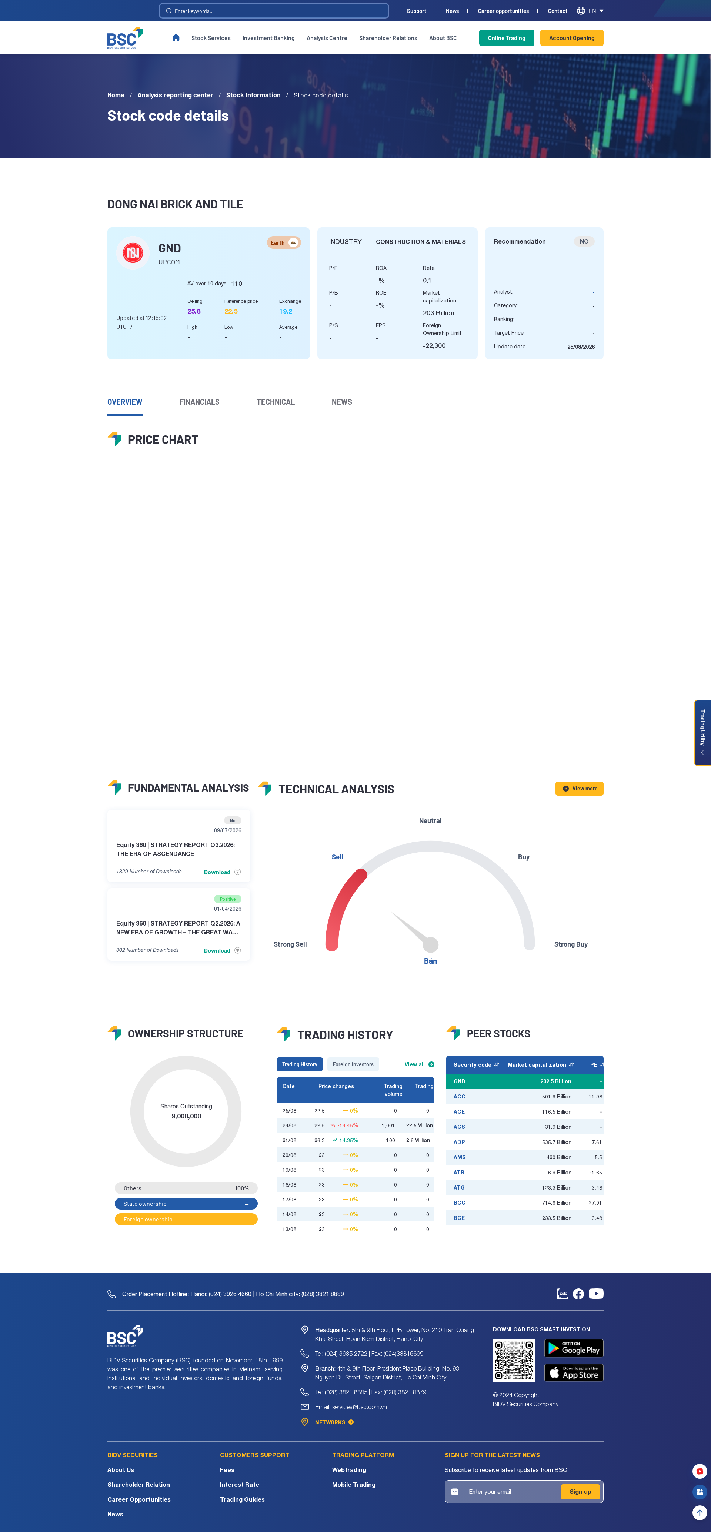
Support (417, 11)
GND (459, 1081)
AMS (460, 1157)
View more (585, 788)
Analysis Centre (327, 37)
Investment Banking (269, 37)
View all (415, 1064)
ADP (459, 1142)
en (592, 10)
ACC (459, 1096)
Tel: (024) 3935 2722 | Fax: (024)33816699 (369, 1353)
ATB (459, 1172)
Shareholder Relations (388, 37)
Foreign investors (353, 1064)
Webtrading (349, 1469)
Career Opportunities (139, 1499)
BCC (459, 1203)
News (452, 11)
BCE (459, 1218)
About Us (120, 1469)
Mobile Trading (353, 1484)
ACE (459, 1111)
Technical (276, 401)
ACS (459, 1127)
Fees (227, 1469)
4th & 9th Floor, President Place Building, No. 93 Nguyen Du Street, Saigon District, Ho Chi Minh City (387, 1373)
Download (217, 871)
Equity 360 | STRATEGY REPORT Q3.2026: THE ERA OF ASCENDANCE (175, 849)
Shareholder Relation (138, 1484)
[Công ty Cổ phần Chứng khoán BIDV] (125, 38)
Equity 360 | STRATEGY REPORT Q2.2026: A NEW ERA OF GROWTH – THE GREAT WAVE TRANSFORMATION (178, 928)
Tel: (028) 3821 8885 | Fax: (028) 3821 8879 (370, 1392)
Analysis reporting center (175, 95)
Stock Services (211, 37)
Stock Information (253, 95)
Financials (200, 401)
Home (115, 95)
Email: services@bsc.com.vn (351, 1407)
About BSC (443, 37)
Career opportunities (503, 11)
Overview (125, 401)
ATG (459, 1187)
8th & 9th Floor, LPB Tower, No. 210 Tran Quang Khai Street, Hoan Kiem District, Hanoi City (394, 1334)
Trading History (299, 1064)
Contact (558, 11)
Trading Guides (242, 1499)
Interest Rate (239, 1484)
